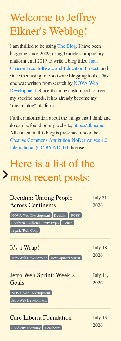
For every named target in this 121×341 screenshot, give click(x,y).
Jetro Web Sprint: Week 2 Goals (42, 278)
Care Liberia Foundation (41, 317)
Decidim (60, 215)
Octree (67, 222)
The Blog (66, 45)
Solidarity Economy (26, 327)
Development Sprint (65, 257)
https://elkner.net (89, 125)
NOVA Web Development (30, 215)
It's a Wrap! (24, 247)
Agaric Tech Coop (24, 230)
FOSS (75, 215)
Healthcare (52, 327)
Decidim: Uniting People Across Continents (41, 201)
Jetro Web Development (29, 257)
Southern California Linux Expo (35, 222)
